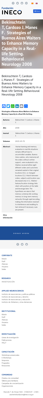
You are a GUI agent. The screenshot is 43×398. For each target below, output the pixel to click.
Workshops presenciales (10, 355)
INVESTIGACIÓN (8, 282)
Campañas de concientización (12, 383)
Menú (38, 11)
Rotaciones (6, 366)
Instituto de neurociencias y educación (16, 299)
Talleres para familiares (10, 381)
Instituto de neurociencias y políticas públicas (18, 294)
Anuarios (5, 267)
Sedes (4, 269)
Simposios (5, 360)
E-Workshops (6, 358)
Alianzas (5, 264)
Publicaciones (7, 340)
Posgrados (5, 363)
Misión (4, 259)
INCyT (4, 343)
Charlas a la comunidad (10, 378)
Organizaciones (7, 386)
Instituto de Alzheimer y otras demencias (17, 302)
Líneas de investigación (10, 337)
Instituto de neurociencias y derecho (15, 297)
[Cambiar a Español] (32, 3)
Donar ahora (21, 233)
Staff (3, 261)
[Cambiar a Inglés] (37, 3)
